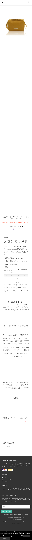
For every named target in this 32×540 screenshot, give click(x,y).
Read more (4, 538)
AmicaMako (17, 521)
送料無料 (4, 229)
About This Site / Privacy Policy (16, 519)
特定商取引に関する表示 (18, 514)
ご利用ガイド (7, 481)
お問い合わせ (7, 477)
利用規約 (26, 514)
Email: (3, 504)
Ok (26, 536)
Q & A (11, 514)
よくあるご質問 (8, 479)
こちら (16, 466)
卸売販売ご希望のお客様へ (19, 517)
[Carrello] (29, 2)
